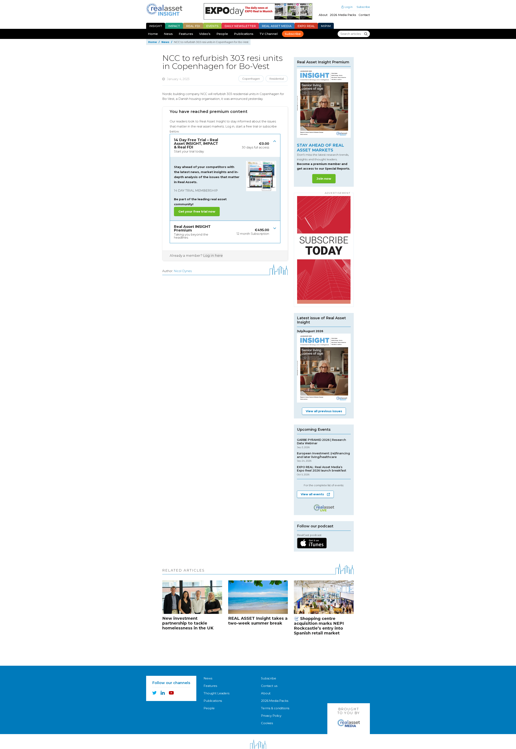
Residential (276, 78)
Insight (155, 26)
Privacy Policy (271, 716)
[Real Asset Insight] (164, 9)
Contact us (269, 686)
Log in (349, 7)
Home (153, 34)
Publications (243, 34)
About (323, 15)
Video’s (204, 34)
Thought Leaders (216, 693)
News (168, 34)
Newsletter (240, 26)
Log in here (213, 256)
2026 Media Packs (343, 15)
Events (212, 26)
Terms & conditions (275, 708)
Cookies (267, 723)
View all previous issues (324, 411)
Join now (324, 178)
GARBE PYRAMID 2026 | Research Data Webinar (321, 443)
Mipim (326, 26)
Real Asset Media (276, 26)
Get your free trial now (196, 211)
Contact (364, 15)
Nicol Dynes (183, 271)
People (222, 34)
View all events (312, 494)
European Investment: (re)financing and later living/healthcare (323, 457)
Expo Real (306, 26)
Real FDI (193, 26)
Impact (174, 26)
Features (186, 34)
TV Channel (268, 34)
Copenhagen (251, 78)
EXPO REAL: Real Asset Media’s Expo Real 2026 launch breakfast (321, 470)
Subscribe (363, 7)
